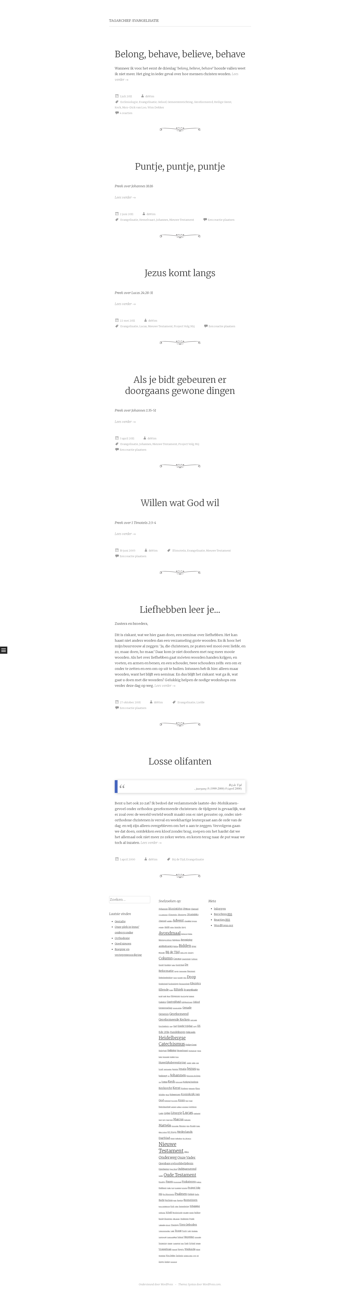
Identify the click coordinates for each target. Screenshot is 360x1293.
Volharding (169, 1243)
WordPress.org (223, 925)
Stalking (197, 1213)
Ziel (198, 1256)
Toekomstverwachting (164, 1231)
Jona (160, 1082)
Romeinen (190, 1200)
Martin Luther (187, 1120)
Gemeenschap (165, 1008)
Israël (161, 1069)
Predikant (162, 1188)
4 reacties (126, 113)
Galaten (162, 1002)
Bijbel (194, 946)
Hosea (176, 1057)
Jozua (164, 1081)
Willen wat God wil (180, 503)
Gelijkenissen (186, 1002)
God (175, 1026)
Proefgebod (184, 1188)
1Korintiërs (175, 908)
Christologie (191, 953)
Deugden (176, 971)
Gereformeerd (203, 102)
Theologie (175, 1225)
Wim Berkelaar (162, 1256)
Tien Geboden (188, 1224)
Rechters (169, 1200)
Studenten (184, 1219)
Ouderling (161, 1176)
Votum (182, 1243)
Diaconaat (191, 971)
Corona (177, 958)
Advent (178, 921)
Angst (184, 927)
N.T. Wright (172, 1132)
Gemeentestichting (180, 102)
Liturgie (176, 1113)
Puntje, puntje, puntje (180, 166)
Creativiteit (186, 959)
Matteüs (165, 1125)
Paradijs (162, 1182)
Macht (160, 1120)
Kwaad (190, 1101)
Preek (172, 1188)
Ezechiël (160, 996)
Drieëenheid (163, 984)
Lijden (167, 1113)
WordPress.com (212, 1284)
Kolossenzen (175, 1094)
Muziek (193, 1126)
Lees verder (125, 197)
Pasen (169, 1181)
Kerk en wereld (179, 1082)
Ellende (164, 989)
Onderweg (168, 1157)
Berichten (223, 914)
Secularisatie (177, 1213)
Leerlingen (179, 1107)
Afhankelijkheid (187, 921)
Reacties (222, 919)
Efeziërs (195, 983)
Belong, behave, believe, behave (180, 54)
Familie (164, 996)
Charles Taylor (183, 953)
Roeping (180, 1200)
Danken (173, 965)
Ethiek (178, 989)
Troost (178, 1231)
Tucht (184, 1231)
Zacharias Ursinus (188, 1256)
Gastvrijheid (174, 1002)
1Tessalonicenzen (163, 915)
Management (169, 1120)
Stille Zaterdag (176, 1219)
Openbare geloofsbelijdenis (176, 1163)
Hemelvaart (147, 219)
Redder (174, 1200)
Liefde (200, 702)
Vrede (186, 1243)
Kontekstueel (167, 1101)
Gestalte (120, 921)
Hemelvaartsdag (193, 1051)
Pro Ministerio (168, 1194)
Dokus (184, 978)
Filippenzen (175, 996)
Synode (191, 1219)
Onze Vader (186, 1157)
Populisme (198, 1182)
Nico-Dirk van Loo (134, 107)
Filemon (168, 996)
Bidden (185, 946)
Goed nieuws (123, 943)
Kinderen (184, 1088)
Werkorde (189, 1249)
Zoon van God (173, 1262)
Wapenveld (174, 1249)
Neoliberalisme (178, 1138)
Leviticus (192, 1107)
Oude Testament (180, 1174)
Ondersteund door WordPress (156, 1284)
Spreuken (191, 1213)
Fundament (191, 996)
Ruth (172, 1206)
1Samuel (194, 909)
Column (166, 958)
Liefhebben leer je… (180, 609)
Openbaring (164, 1169)
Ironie (197, 1063)
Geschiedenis (164, 1026)
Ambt (167, 927)
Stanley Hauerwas (165, 1219)
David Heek (180, 965)
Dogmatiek (180, 978)
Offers (186, 1152)
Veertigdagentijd (162, 1237)
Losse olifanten (180, 761)
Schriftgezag (162, 1213)
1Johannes (163, 909)
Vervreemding (197, 1237)
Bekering (190, 934)
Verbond (180, 1237)
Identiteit (189, 1063)
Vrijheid (192, 1243)
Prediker (169, 1188)
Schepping (195, 1206)
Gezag (171, 1026)
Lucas (143, 326)
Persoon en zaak (177, 1182)
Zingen (161, 1262)
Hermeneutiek (166, 1057)
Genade (186, 1007)
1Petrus (186, 909)
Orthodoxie (122, 938)
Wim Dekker (156, 107)
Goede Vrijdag (185, 1026)
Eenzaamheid (184, 984)
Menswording (175, 1126)
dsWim (149, 96)
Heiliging (171, 1050)
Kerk (118, 107)
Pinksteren (189, 1181)
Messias (182, 1126)
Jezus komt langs (180, 273)
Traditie (172, 1231)
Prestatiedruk (178, 1188)
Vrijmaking (198, 1243)
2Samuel (162, 921)
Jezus (191, 1069)
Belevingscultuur (165, 940)
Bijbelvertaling (162, 953)
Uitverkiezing (194, 1231)
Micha (187, 1126)
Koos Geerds (174, 1101)
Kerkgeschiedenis (190, 1082)
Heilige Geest (222, 102)
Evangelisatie (148, 102)
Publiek (191, 1194)
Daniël (161, 965)
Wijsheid (198, 1249)
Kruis (181, 1100)
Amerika (177, 927)
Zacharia (179, 1255)
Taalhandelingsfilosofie (164, 1225)
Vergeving (189, 1237)
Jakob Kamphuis (168, 1069)
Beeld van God (184, 934)
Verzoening (163, 1243)
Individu (193, 1063)
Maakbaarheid (197, 1113)
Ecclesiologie (129, 102)
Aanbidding (169, 921)
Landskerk (173, 1107)
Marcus (178, 1119)
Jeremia (175, 1069)
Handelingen (177, 1032)
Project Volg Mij (184, 326)
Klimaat (167, 1095)
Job (169, 1076)
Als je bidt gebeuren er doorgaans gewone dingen (180, 385)
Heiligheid (163, 1051)
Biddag (175, 946)
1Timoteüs (179, 550)
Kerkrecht (165, 1088)
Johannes (162, 219)
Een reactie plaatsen (221, 219)
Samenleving (184, 1206)
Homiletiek (172, 1057)
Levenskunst (185, 1107)
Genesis (164, 1014)
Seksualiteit (186, 1213)
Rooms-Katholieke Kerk (164, 1206)
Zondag (167, 1262)
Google (194, 1026)
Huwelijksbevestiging (172, 1062)
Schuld (169, 1212)
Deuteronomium (183, 971)
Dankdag (167, 965)
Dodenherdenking (166, 977)
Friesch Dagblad (184, 996)
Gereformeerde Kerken (174, 1019)
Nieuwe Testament (181, 219)
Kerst (176, 1088)
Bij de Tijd (178, 859)
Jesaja (182, 1069)
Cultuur (194, 959)
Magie (164, 1120)
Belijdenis (176, 940)
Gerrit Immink (193, 1020)
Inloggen (220, 908)
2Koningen (182, 915)
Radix (197, 1194)
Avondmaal (170, 933)
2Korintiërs (192, 914)
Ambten (172, 927)
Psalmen (181, 1194)
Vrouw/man (165, 1249)
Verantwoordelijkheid (172, 1237)
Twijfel (189, 1231)
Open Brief (173, 1169)
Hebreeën (190, 1032)
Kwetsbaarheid (164, 1107)
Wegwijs (181, 1249)
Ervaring (171, 990)
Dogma (175, 978)
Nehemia (172, 1138)
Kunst (186, 1101)
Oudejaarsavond (187, 1169)
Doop (191, 977)
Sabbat (176, 1206)
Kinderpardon (192, 1088)
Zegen (194, 1256)
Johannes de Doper (193, 1076)
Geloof (162, 102)
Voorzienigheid (176, 1243)
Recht (161, 1200)
